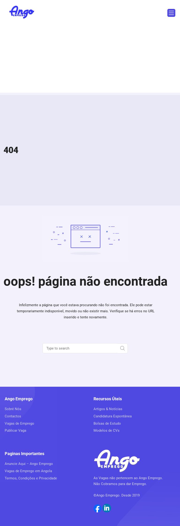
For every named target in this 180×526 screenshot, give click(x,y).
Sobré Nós (13, 409)
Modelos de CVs (107, 430)
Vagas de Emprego (19, 423)
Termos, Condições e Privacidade (31, 478)
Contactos (13, 416)
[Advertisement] (90, 60)
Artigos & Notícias (108, 409)
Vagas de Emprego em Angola (28, 471)
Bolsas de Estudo (107, 423)
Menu (171, 13)
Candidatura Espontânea (113, 416)
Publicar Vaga (15, 430)
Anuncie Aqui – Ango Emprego (29, 464)
